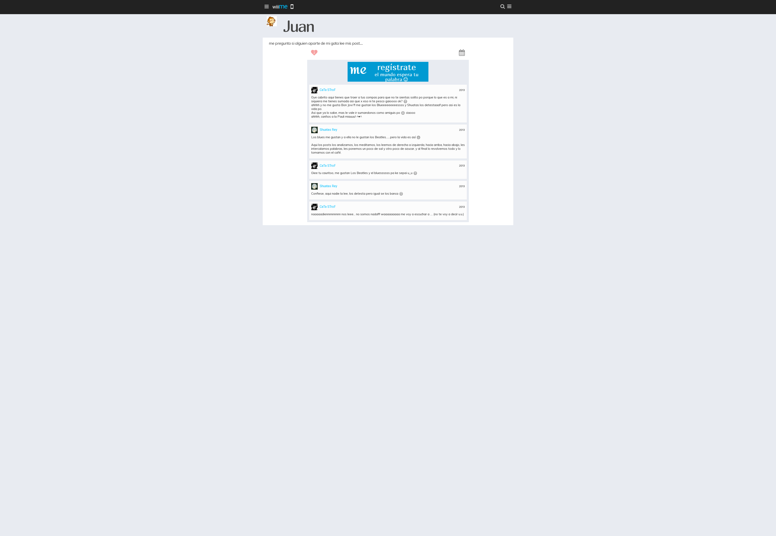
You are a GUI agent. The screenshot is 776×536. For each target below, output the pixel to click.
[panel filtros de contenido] (267, 7)
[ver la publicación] (462, 52)
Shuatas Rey (328, 130)
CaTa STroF (328, 90)
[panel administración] (509, 6)
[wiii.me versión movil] (292, 7)
